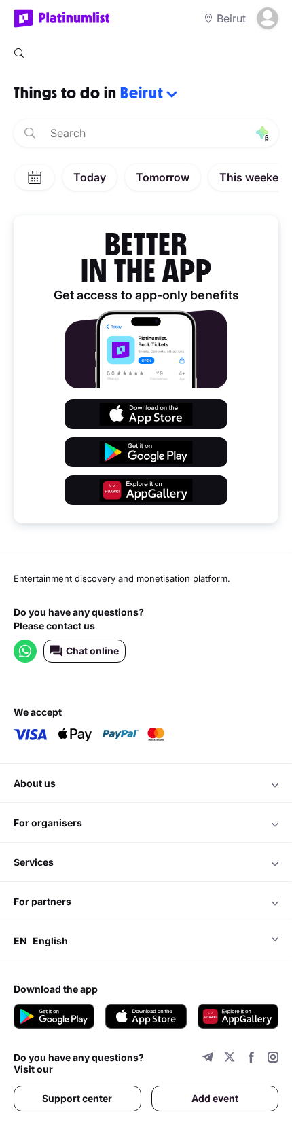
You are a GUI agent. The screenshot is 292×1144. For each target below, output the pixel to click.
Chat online (92, 651)
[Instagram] (273, 1058)
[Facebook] (251, 1058)
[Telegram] (207, 1058)
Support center (77, 1098)
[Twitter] (229, 1058)
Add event (214, 1098)
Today (89, 177)
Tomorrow (162, 177)
